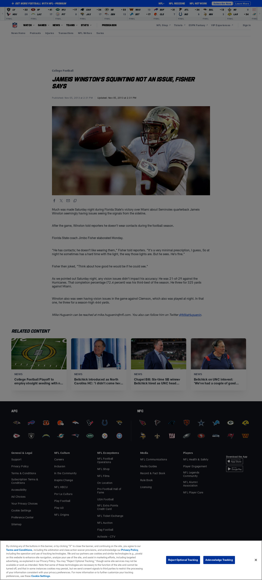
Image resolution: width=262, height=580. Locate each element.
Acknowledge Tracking (219, 559)
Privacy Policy (129, 549)
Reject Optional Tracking (183, 559)
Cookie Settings (40, 576)
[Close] (256, 560)
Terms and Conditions (19, 549)
